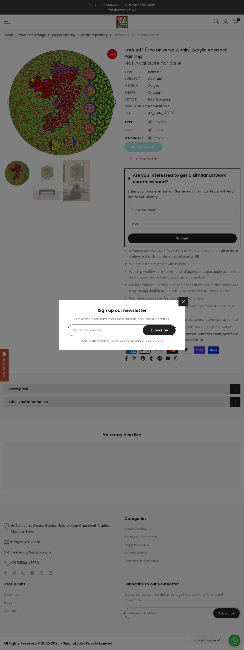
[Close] (183, 301)
